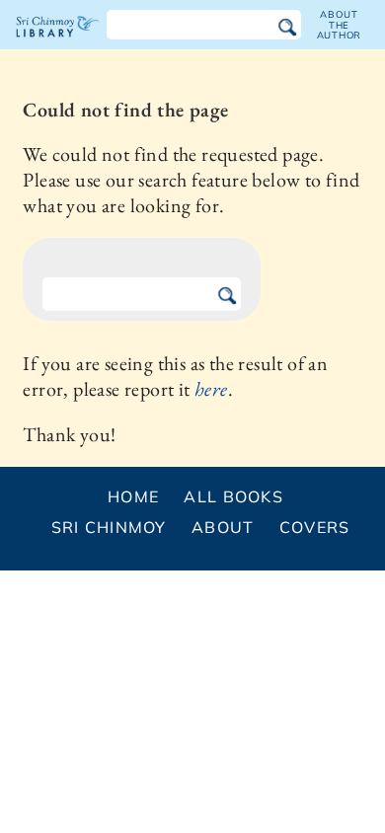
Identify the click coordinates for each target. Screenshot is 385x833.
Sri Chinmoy (109, 527)
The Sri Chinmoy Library (58, 43)
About (223, 527)
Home (133, 496)
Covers (314, 527)
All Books (233, 496)
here (211, 389)
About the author (339, 24)
